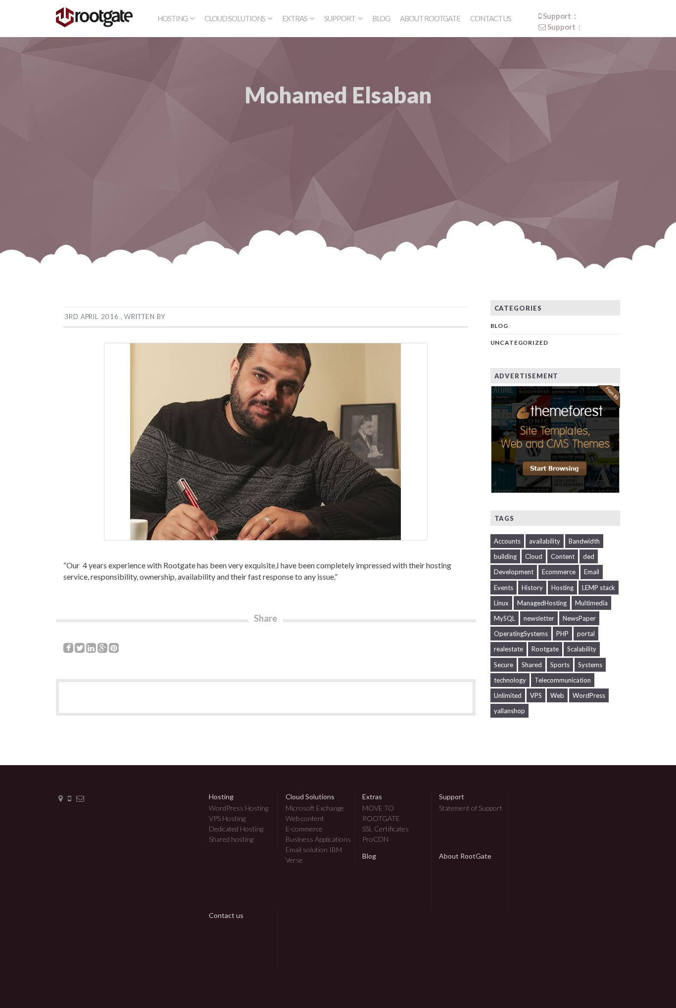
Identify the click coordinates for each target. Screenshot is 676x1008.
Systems (590, 665)
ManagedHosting (542, 603)
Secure (503, 665)
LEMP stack (598, 588)
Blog (381, 18)
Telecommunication (562, 680)
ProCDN (375, 839)
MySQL (504, 618)
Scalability (581, 649)
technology (510, 680)
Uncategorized (519, 342)
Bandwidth (584, 541)
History (532, 588)
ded (588, 556)
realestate (508, 649)
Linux (501, 603)
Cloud (533, 556)
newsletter (539, 618)
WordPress (589, 695)
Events (503, 588)
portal (586, 634)
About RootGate (430, 18)
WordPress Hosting (238, 808)
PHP (562, 634)
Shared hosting (231, 839)
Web (557, 695)
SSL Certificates (385, 829)
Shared (532, 665)
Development (513, 572)
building (505, 556)
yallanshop (509, 711)
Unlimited (508, 695)
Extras (295, 18)
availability (544, 541)
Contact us (490, 18)
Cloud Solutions (235, 18)
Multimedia (591, 603)
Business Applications (318, 839)
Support (340, 18)
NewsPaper (579, 618)
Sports (560, 665)
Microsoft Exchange (315, 808)
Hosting (173, 18)
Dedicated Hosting (236, 829)
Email (591, 572)
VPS (536, 695)
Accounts (507, 541)
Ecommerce (559, 572)
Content (563, 556)
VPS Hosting (227, 818)
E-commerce (304, 829)
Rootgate (545, 649)
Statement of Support (470, 808)
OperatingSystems (521, 634)
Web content (305, 818)
